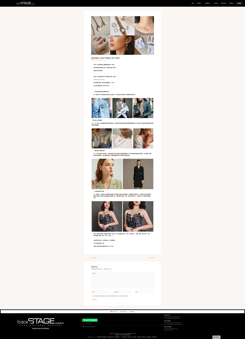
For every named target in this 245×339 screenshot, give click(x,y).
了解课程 (239, 3)
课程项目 (207, 3)
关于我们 (199, 3)
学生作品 (216, 3)
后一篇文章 (152, 257)
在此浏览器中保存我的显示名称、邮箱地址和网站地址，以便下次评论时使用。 (110, 296)
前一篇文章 (92, 257)
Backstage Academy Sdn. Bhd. (121, 333)
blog (97, 60)
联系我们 (231, 3)
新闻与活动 (223, 3)
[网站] (144, 292)
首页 (193, 3)
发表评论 (93, 60)
